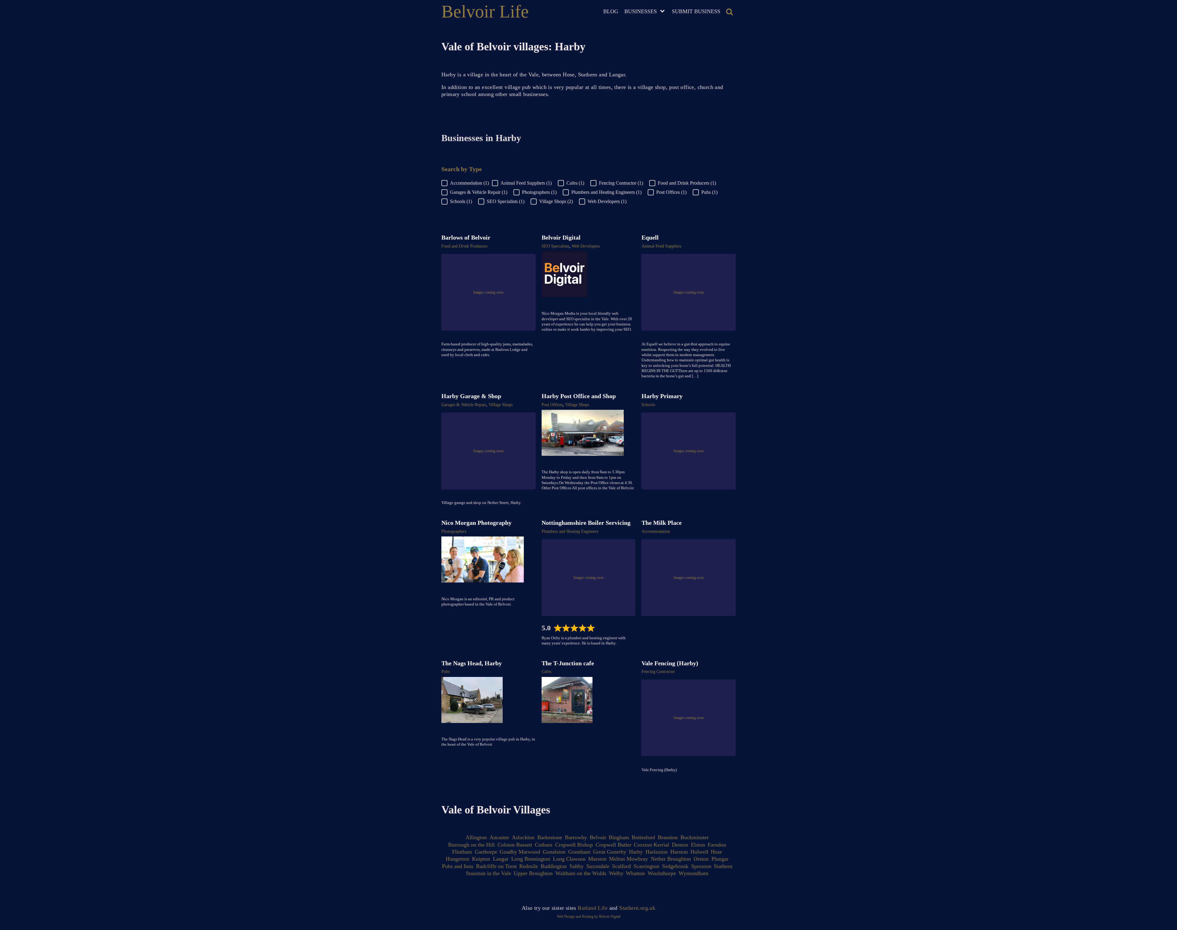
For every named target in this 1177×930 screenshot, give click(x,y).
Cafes (546, 671)
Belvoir (598, 837)
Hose (716, 852)
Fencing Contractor (658, 671)
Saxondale (597, 866)
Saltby (576, 866)
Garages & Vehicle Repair (463, 404)
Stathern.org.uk (637, 908)
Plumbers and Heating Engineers (570, 531)
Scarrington (646, 866)
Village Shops (500, 404)
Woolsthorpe (662, 873)
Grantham (579, 852)
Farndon (717, 845)
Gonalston (554, 852)
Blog (610, 11)
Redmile (528, 866)
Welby (616, 873)
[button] (466, 183)
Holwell (699, 852)
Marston (597, 859)
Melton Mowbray (628, 859)
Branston (668, 837)
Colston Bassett (514, 845)
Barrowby (576, 837)
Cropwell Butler (613, 845)
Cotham (543, 845)
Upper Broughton (533, 873)
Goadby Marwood (520, 852)
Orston (701, 859)
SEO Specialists (555, 246)
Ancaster (499, 837)
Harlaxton (657, 852)
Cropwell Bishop (574, 845)
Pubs (445, 671)
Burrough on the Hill (471, 845)
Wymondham (693, 873)
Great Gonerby (609, 852)
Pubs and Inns (457, 866)
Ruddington (554, 866)
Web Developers (586, 246)
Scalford (621, 866)
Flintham (462, 852)
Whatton (635, 873)
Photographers (453, 531)
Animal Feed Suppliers (661, 246)
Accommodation (656, 531)
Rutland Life (593, 908)
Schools (648, 404)
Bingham (619, 837)
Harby (636, 852)
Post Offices (552, 404)
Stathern (723, 866)
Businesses (640, 11)
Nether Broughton (671, 859)
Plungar (720, 859)
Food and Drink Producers (464, 246)
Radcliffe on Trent (496, 866)
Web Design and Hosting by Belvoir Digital (588, 916)
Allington (476, 837)
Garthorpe (486, 852)
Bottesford (643, 837)
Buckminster (694, 837)
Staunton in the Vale (488, 873)
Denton (680, 845)
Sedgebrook (675, 866)
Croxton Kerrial (651, 845)
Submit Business (696, 11)
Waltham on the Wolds (580, 873)
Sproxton (701, 866)
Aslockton (523, 837)
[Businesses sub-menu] (663, 11)
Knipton (481, 859)
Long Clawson (569, 859)
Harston (679, 852)
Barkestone (549, 837)
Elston (698, 845)
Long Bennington (530, 859)
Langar (501, 859)
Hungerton (457, 859)
